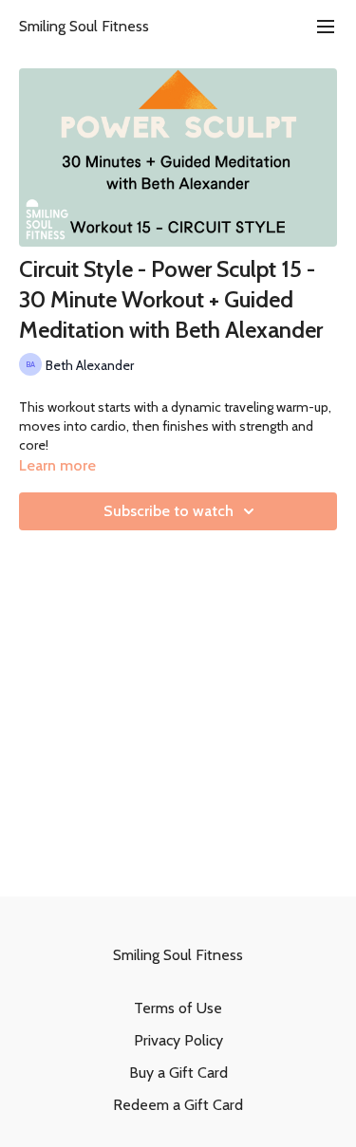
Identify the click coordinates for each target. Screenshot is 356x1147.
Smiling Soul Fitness (84, 26)
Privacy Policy (178, 1040)
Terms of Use (178, 1008)
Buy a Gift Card (178, 1073)
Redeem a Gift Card (178, 1105)
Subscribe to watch (168, 511)
